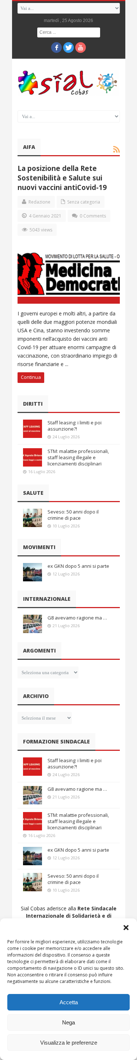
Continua (31, 377)
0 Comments (93, 216)
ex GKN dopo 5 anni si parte (78, 566)
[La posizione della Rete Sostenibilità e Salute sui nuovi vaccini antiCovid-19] (69, 274)
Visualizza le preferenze (68, 1042)
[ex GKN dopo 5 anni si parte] (32, 572)
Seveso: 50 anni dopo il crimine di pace (73, 514)
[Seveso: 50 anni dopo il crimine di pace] (32, 518)
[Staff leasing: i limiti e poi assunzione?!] (32, 429)
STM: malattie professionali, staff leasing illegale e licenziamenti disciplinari (78, 457)
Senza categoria (83, 202)
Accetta (69, 1002)
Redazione (39, 202)
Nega (68, 1022)
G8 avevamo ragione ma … (77, 617)
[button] (126, 927)
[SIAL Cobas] (69, 83)
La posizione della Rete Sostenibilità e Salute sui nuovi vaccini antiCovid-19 (62, 178)
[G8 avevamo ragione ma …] (32, 624)
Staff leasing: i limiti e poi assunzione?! (74, 425)
